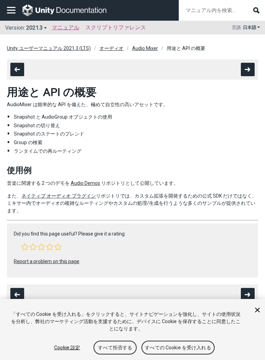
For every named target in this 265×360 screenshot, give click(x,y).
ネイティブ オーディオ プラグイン (58, 196)
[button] (25, 247)
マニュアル (65, 27)
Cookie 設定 (67, 347)
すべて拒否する (115, 347)
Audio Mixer (145, 48)
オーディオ (111, 48)
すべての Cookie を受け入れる (178, 347)
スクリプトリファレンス (115, 27)
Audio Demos (85, 183)
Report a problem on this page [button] (46, 261)
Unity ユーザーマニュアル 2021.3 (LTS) (49, 48)
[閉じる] (257, 310)
